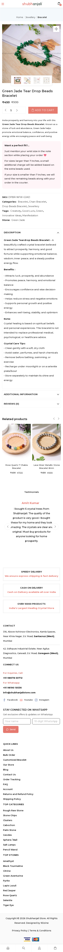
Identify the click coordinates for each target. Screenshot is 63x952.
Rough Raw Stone (13, 810)
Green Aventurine (13, 875)
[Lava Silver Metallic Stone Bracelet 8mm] (46, 442)
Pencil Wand (10, 849)
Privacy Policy (19, 930)
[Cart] (55, 948)
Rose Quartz (10, 895)
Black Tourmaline (13, 866)
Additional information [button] (21, 394)
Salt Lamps (9, 844)
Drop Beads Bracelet (14, 206)
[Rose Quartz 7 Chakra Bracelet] (16, 442)
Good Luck (28, 210)
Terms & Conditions (40, 930)
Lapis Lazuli (9, 885)
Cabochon (9, 825)
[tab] (31, 232)
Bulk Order (9, 755)
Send (12, 729)
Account (8, 789)
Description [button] (12, 232)
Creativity (15, 210)
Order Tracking (11, 779)
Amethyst (8, 861)
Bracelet (42, 17)
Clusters (7, 820)
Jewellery (30, 17)
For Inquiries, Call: (13, 673)
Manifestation (30, 215)
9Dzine (45, 923)
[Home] (8, 948)
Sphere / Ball (10, 840)
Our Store (8, 764)
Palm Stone (9, 830)
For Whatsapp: (11, 682)
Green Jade (18, 220)
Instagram (44, 700)
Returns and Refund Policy (18, 794)
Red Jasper (9, 890)
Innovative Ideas (11, 215)
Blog (5, 769)
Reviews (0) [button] (11, 403)
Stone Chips (10, 815)
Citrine (7, 871)
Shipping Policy (12, 799)
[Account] (39, 948)
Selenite (7, 900)
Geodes (7, 835)
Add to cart (44, 110)
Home (19, 17)
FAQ (5, 784)
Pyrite (6, 880)
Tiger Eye (8, 905)
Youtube (28, 700)
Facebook (12, 700)
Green (39, 210)
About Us (8, 750)
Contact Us (9, 774)
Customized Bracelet (14, 760)
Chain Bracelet (37, 201)
